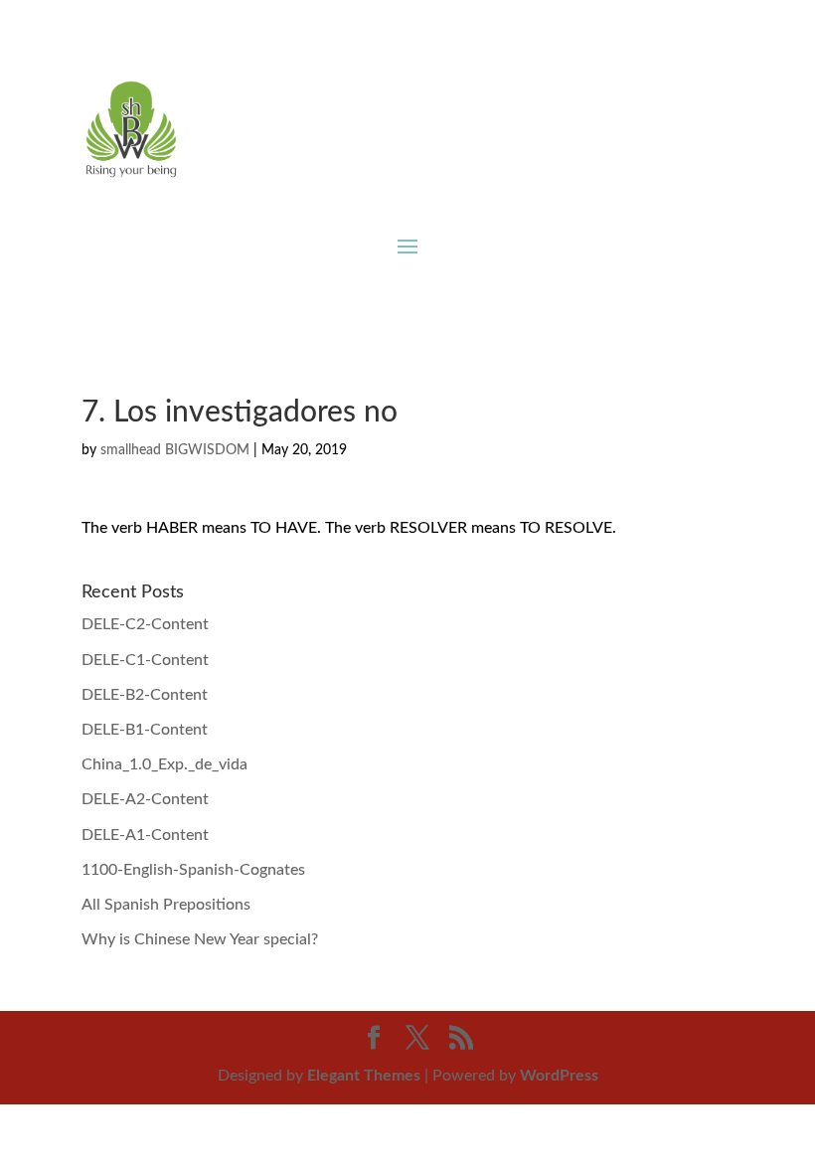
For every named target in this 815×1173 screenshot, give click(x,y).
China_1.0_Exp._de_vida (164, 764)
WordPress (559, 1076)
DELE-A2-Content (145, 799)
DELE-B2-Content (145, 695)
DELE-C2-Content (145, 624)
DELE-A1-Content (145, 835)
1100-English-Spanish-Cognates (193, 870)
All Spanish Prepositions (166, 905)
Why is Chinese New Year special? (200, 939)
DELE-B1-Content (145, 730)
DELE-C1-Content (145, 660)
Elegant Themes (363, 1076)
